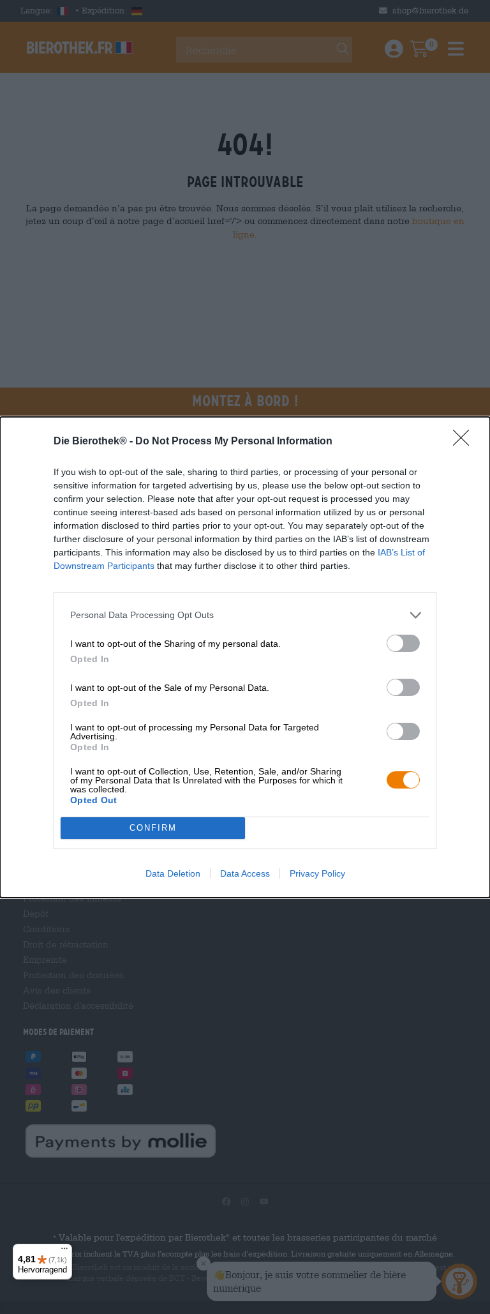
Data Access (245, 873)
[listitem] (245, 615)
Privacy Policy (317, 873)
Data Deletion (172, 873)
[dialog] (245, 657)
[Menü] (64, 1251)
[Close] (465, 442)
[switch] (403, 643)
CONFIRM (153, 828)
